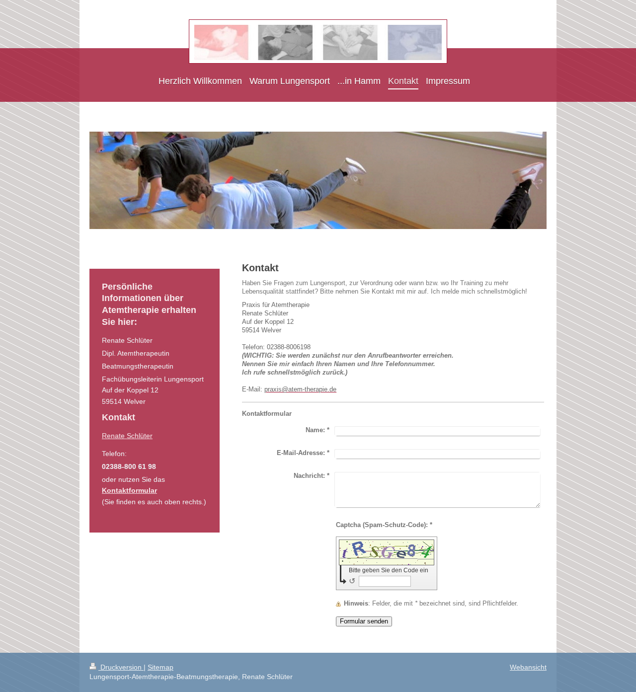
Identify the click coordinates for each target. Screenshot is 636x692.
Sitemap (160, 667)
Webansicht (528, 667)
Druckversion (121, 667)
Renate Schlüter (127, 436)
